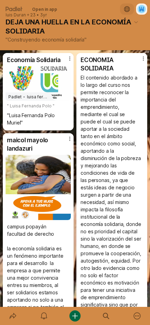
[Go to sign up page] (141, 9)
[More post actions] (65, 61)
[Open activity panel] (43, 316)
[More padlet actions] (137, 316)
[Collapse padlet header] (136, 22)
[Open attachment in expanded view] (38, 187)
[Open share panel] (12, 316)
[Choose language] (127, 9)
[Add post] (74, 316)
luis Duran (16, 15)
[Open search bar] (106, 316)
